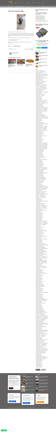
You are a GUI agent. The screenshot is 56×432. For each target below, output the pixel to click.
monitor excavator (38, 189)
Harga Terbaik (37, 115)
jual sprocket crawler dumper (39, 160)
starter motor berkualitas (38, 274)
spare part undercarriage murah (39, 255)
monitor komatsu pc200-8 (43, 189)
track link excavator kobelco (39, 337)
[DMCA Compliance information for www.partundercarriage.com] (43, 370)
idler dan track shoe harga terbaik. (39, 126)
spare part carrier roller (38, 222)
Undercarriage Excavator (45, 357)
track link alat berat (38, 318)
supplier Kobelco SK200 (38, 292)
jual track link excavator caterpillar (39, 176)
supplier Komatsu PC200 (38, 293)
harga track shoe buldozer (39, 119)
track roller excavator (45, 343)
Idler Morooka (45, 127)
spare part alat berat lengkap (39, 217)
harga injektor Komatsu (45, 108)
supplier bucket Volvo (38, 287)
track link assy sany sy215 (44, 333)
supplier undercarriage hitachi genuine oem (40, 311)
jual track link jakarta (38, 179)
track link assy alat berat (42, 319)
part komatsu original (43, 197)
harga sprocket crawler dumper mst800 (40, 114)
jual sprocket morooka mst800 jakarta (40, 164)
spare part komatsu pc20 (38, 237)
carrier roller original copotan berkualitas (40, 89)
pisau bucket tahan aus (38, 202)
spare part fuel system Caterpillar (39, 235)
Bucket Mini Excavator (44, 81)
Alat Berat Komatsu (31, 33)
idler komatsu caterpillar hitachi (39, 127)
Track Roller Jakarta (38, 344)
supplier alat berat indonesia (39, 279)
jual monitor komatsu (45, 144)
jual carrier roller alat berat (39, 138)
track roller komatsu (43, 344)
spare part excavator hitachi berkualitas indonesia (41, 230)
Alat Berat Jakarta (41, 70)
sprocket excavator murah (44, 267)
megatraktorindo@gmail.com (13, 40)
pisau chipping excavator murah (39, 203)
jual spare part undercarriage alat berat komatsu (41, 159)
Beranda (9, 9)
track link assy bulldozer (38, 324)
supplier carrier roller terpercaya (39, 288)
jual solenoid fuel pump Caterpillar (39, 151)
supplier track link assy (38, 304)
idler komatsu (45, 126)
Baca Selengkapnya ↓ (12, 401)
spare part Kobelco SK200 (39, 236)
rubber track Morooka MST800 (39, 209)
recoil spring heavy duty (44, 205)
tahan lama (45, 312)
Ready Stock (43, 204)
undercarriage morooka (38, 364)
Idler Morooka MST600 (38, 128)
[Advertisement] (23, 420)
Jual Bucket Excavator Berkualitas (40, 16)
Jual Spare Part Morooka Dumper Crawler (40, 157)
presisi (44, 203)
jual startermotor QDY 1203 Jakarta (40, 166)
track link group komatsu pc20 (39, 339)
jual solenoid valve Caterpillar (39, 152)
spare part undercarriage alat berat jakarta (40, 247)
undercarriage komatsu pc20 (39, 363)
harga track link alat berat (42, 115)
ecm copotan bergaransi (38, 96)
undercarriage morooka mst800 (39, 365)
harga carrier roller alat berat (44, 107)
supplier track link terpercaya (39, 305)
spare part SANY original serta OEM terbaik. (40, 243)
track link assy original (38, 333)
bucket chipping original (45, 75)
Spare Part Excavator (38, 228)
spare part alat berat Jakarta (39, 215)
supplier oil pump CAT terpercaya (39, 294)
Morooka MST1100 (44, 191)
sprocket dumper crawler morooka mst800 (40, 266)
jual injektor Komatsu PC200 (39, 144)
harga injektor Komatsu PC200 (39, 109)
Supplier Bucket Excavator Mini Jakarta (40, 285)
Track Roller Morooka (38, 345)
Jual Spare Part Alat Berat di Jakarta (40, 19)
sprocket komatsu (38, 268)
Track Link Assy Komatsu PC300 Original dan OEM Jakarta (41, 331)
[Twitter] (14, 46)
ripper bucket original (38, 208)
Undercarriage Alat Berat (42, 352)
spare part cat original (43, 224)
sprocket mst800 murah (38, 273)
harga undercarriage (38, 121)
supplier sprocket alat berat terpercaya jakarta (41, 300)
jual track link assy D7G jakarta (39, 171)
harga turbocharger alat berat (39, 120)
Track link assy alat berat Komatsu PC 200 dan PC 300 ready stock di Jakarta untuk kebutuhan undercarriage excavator (41, 323)
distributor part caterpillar (39, 93)
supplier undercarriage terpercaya (39, 312)
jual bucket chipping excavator (39, 132)
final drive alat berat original (39, 100)
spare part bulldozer (45, 221)
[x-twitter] (41, 7)
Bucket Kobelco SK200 (38, 81)
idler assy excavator (40, 125)
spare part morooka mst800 (39, 241)
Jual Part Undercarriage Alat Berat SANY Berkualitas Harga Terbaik (43, 386)
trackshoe (46, 350)
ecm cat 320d (42, 95)
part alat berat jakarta (42, 196)
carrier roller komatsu (44, 88)
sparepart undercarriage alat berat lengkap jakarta (41, 260)
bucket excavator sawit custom (39, 80)
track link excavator (43, 336)
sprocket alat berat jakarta (44, 262)
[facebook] (39, 7)
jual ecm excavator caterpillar (39, 141)
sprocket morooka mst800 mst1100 (40, 272)
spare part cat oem (38, 224)
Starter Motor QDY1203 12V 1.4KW (39, 275)
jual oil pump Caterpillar (38, 145)
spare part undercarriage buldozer (40, 249)
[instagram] (43, 7)
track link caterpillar (38, 336)
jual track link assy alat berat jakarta (40, 170)
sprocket (45, 261)
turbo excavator (43, 351)
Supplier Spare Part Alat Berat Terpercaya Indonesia (41, 299)
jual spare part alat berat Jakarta (39, 153)
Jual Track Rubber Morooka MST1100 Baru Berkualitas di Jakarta (43, 380)
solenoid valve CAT (44, 210)
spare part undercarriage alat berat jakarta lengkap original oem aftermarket (41, 248)
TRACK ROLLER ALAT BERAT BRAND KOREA (43, 56)
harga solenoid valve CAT (38, 113)
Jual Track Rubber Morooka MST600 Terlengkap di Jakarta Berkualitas (43, 377)
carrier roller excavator (38, 88)
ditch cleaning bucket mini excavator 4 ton (40, 94)
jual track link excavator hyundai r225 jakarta (40, 177)
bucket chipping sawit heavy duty (39, 76)
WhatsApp (38, 47)
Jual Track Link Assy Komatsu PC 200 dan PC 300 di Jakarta (43, 390)
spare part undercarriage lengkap (39, 253)
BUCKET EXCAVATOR (38, 77)
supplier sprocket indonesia (39, 301)
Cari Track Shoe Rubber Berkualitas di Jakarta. (20, 64)
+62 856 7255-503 (12, 39)
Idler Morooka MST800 (44, 128)
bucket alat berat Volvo (38, 74)
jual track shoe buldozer (38, 183)
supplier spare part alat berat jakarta (40, 298)
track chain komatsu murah (39, 317)
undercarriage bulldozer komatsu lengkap (40, 356)
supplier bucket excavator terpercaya (40, 286)
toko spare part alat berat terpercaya (40, 313)
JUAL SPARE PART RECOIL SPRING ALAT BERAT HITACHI (43, 52)
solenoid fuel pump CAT (38, 210)
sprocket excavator (38, 267)
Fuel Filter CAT (37, 101)
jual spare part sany (38, 158)
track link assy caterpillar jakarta (39, 325)
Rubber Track (45, 208)
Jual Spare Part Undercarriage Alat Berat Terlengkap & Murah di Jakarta (11, 65)
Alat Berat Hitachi (21, 35)
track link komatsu (45, 339)
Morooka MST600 (38, 192)
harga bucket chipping (38, 102)
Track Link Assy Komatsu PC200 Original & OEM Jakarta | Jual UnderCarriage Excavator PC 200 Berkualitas (42, 330)
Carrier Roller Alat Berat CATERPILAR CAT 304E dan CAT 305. (29, 65)
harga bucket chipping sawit (45, 102)
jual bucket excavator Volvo (39, 134)
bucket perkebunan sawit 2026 (39, 83)
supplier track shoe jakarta (39, 306)
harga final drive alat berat (39, 108)
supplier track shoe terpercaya (39, 307)
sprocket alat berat (38, 262)
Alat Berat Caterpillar (19, 34)
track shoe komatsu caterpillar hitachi (40, 350)
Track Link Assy (37, 319)
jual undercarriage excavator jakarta (40, 185)
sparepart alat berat (38, 256)
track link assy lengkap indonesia (39, 332)
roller (42, 208)
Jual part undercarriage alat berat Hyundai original (41, 146)
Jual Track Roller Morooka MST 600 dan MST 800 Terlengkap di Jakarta (43, 383)
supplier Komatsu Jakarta (44, 292)
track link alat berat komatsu (44, 318)
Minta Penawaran (44, 47)
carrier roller (37, 87)
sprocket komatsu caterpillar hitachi (40, 269)
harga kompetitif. (45, 109)
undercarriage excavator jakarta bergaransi (40, 358)
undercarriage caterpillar (38, 357)
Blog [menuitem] (11, 6)
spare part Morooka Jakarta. (39, 240)
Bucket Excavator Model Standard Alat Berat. (43, 65)
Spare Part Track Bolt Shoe (23, 33)
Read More (11, 388)
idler (36, 125)
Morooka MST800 (42, 192)
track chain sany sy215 (45, 317)
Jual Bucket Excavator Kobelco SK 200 (40, 133)
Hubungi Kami (4, 430)
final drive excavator (45, 100)
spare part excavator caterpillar (39, 229)
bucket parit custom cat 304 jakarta (40, 82)
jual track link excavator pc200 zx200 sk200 (40, 178)
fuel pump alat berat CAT (42, 101)
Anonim (17, 52)
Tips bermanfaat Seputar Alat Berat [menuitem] (19, 6)
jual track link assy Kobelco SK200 (39, 173)
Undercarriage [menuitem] (28, 6)
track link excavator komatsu (39, 338)
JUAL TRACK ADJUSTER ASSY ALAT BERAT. (43, 62)
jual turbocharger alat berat (39, 184)
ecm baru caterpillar (38, 95)
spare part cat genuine (45, 223)
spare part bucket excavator (39, 221)
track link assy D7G (38, 326)
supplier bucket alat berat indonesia (40, 281)
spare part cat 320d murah (39, 223)
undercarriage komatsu (38, 362)
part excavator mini (38, 197)
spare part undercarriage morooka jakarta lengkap (41, 254)
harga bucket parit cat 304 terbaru (39, 106)
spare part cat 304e (44, 222)
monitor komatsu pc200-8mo (39, 190)
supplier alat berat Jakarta (39, 280)
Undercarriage (37, 352)
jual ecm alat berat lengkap (39, 140)
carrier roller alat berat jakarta (43, 87)
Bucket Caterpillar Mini (44, 74)
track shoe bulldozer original (39, 349)
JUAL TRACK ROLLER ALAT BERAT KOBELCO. (43, 59)
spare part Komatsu (44, 236)
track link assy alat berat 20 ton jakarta (40, 320)
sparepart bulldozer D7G (44, 256)
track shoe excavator (45, 349)
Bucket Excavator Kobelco (44, 77)
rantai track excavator (38, 204)
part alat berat (37, 196)
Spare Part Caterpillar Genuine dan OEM (41, 18)
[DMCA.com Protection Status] (38, 370)
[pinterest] (46, 7)
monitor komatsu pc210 (38, 191)
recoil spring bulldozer (38, 205)
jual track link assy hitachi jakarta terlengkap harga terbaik (41, 172)
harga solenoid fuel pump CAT (39, 112)
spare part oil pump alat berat (39, 242)
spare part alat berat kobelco (39, 216)
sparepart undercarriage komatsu (39, 261)
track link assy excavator (43, 326)
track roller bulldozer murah (39, 343)
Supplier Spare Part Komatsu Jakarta (40, 17)
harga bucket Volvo (38, 107)
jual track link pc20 (43, 179)
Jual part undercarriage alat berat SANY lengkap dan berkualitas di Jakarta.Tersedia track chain (41, 147)
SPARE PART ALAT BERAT (38, 211)
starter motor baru (44, 273)
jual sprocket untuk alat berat (39, 165)
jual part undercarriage (44, 145)
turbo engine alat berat (38, 351)
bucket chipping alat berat (39, 75)
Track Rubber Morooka (44, 345)
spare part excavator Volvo (39, 234)
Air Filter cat (37, 70)
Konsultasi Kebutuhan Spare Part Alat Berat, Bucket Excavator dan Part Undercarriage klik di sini (42, 21)
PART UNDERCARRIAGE (13, 9)
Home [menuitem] (8, 6)
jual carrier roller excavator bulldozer (40, 139)
